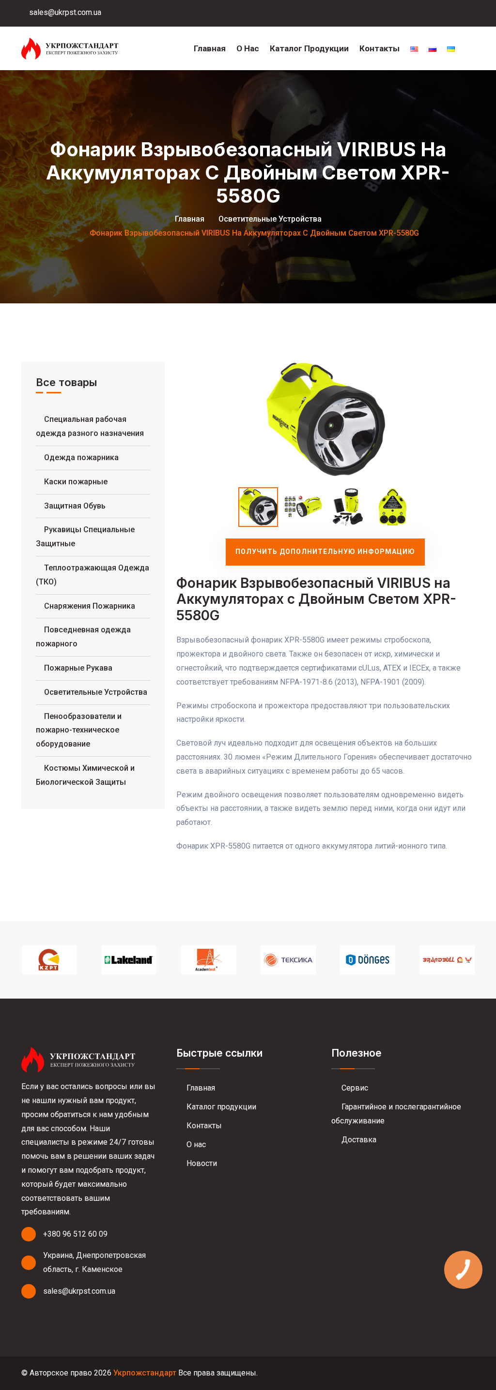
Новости (201, 1163)
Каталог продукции (309, 48)
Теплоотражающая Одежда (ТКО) (92, 574)
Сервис (354, 1087)
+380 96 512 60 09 (75, 1234)
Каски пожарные (76, 481)
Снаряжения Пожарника (89, 606)
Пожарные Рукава (78, 668)
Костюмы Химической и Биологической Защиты (85, 775)
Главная (210, 48)
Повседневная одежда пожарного (83, 636)
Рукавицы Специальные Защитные (85, 536)
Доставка (358, 1139)
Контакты (379, 48)
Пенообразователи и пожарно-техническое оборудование (79, 730)
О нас (247, 48)
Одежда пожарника (81, 457)
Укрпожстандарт (144, 1372)
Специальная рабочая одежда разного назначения (90, 426)
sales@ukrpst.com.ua (64, 12)
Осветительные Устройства (270, 219)
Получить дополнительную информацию (325, 551)
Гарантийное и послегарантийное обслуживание (396, 1113)
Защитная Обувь (75, 505)
